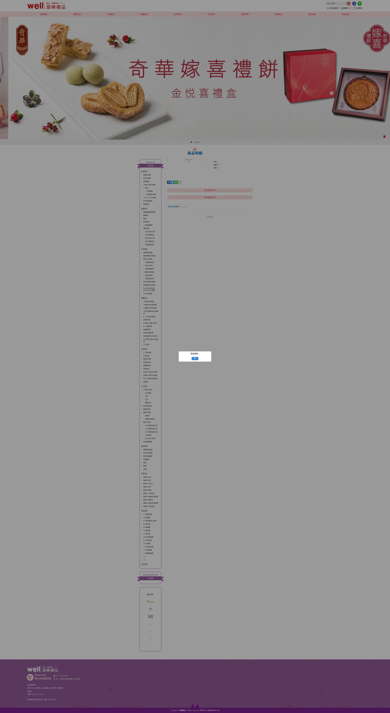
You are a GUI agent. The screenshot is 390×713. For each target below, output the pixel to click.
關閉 (195, 358)
